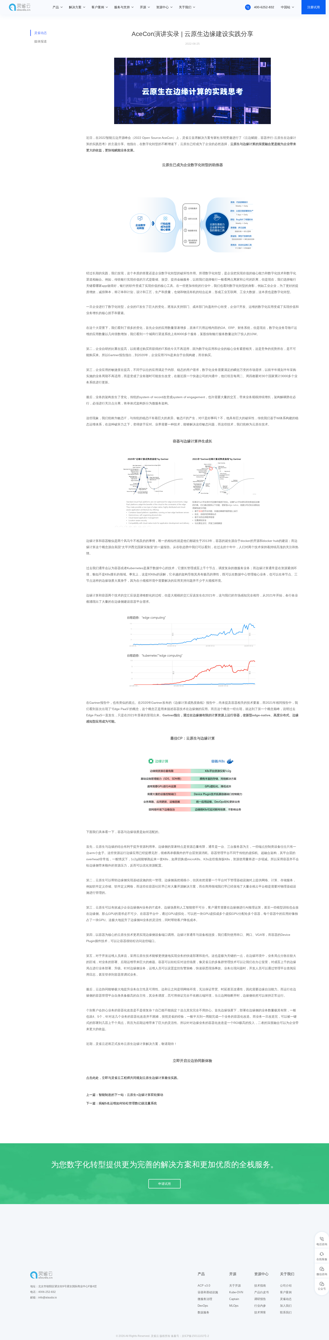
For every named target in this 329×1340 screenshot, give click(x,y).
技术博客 (260, 1312)
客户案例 (98, 7)
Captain (234, 1299)
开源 (143, 7)
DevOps (203, 1305)
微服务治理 (205, 1299)
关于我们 (185, 7)
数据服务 (203, 1312)
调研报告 (260, 1299)
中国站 (285, 7)
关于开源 (235, 1285)
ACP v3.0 (204, 1285)
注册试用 (313, 7)
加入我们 (286, 1305)
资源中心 (162, 7)
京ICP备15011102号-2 (195, 1336)
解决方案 (75, 7)
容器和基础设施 (208, 1292)
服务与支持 (122, 7)
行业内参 (260, 1305)
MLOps (234, 1305)
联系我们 (286, 1312)
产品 (56, 7)
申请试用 (164, 1184)
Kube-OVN (236, 1292)
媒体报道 (40, 41)
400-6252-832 (264, 7)
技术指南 (260, 1285)
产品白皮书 (261, 1292)
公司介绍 (286, 1285)
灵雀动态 (40, 33)
